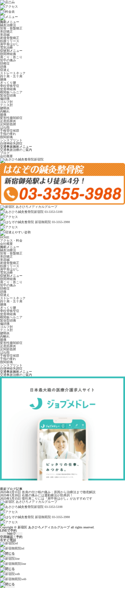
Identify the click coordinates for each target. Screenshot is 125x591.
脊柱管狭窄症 (9, 86)
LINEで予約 (8, 530)
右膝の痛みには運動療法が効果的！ (47, 495)
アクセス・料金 (11, 240)
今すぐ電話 (8, 540)
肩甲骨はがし (9, 44)
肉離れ (5, 111)
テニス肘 (6, 105)
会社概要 (6, 156)
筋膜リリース (9, 41)
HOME (4, 237)
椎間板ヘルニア (11, 92)
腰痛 (3, 79)
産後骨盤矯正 (9, 38)
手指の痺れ (8, 134)
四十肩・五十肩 (11, 76)
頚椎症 (5, 63)
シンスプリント (11, 140)
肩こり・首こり (11, 57)
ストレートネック (13, 73)
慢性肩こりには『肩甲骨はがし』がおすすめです (57, 498)
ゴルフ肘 (6, 102)
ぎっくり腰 (8, 82)
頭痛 (3, 66)
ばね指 (5, 127)
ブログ (5, 153)
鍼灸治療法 (8, 25)
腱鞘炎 (5, 108)
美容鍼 (5, 34)
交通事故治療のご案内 (16, 150)
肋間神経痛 (8, 54)
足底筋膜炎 (8, 121)
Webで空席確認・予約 (11, 535)
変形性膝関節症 (11, 118)
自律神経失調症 (11, 143)
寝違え (5, 70)
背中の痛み (8, 60)
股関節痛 (6, 137)
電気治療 (6, 47)
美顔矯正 (6, 31)
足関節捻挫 (8, 124)
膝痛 (3, 114)
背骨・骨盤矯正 (11, 28)
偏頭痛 (5, 98)
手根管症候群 (9, 130)
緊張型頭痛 (8, 95)
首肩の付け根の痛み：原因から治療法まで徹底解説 (59, 492)
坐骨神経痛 (8, 89)
